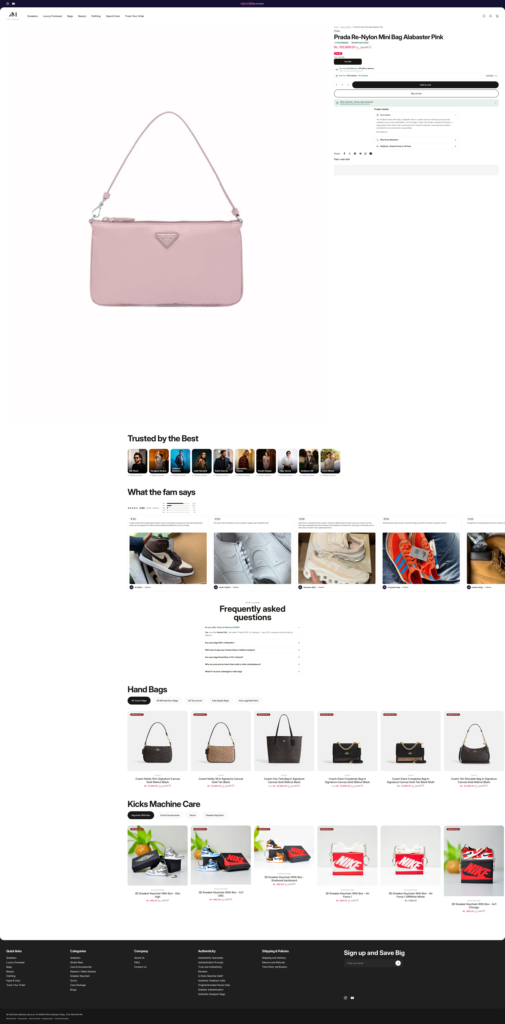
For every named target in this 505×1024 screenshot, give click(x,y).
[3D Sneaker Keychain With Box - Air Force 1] (347, 855)
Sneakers (11, 957)
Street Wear (76, 962)
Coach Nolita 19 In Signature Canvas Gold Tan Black (221, 780)
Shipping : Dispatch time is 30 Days (395, 146)
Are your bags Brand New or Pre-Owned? (224, 657)
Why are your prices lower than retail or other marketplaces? (233, 664)
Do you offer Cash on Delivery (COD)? (222, 627)
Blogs (73, 989)
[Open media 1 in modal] (166, 224)
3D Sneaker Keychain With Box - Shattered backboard (284, 879)
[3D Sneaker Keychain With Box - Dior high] (158, 855)
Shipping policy (47, 1019)
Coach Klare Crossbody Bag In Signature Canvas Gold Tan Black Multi (410, 780)
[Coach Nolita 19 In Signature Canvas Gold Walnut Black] (158, 741)
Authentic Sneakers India (211, 980)
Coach (158, 775)
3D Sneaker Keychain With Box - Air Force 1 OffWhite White (411, 895)
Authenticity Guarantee (210, 957)
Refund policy (11, 1019)
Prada (337, 31)
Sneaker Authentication (210, 989)
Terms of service (35, 1019)
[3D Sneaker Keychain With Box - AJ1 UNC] (221, 855)
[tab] (139, 701)
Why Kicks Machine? (389, 140)
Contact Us (140, 966)
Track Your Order (15, 985)
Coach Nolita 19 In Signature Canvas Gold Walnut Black (157, 780)
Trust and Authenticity (210, 966)
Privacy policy (22, 1019)
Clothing (10, 976)
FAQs (137, 962)
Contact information (62, 1019)
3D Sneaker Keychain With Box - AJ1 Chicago (474, 906)
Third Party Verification (274, 966)
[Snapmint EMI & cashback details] (496, 76)
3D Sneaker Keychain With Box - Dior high (157, 895)
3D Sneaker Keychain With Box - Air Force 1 (347, 895)
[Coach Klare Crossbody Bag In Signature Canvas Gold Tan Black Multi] (411, 741)
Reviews (202, 971)
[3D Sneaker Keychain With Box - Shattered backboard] (284, 847)
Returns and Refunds (273, 962)
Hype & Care (13, 980)
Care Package (78, 985)
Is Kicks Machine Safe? (210, 976)
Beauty (10, 971)
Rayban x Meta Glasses (83, 971)
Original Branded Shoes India (214, 985)
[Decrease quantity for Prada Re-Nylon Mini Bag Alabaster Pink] (336, 85)
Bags (9, 966)
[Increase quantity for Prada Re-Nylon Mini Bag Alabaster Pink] (347, 85)
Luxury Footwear (15, 962)
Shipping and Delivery (274, 957)
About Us (139, 957)
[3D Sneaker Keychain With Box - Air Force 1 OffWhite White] (411, 855)
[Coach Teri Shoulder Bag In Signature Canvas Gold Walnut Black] (474, 741)
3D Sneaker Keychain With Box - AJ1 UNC (221, 894)
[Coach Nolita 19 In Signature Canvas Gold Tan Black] (221, 741)
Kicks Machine (157, 890)
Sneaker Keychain (80, 976)
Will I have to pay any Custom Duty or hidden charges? (230, 650)
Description (385, 115)
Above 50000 (346, 27)
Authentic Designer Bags (211, 994)
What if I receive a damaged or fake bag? (223, 671)
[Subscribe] (398, 963)
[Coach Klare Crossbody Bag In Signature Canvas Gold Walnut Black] (347, 741)
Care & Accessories (81, 966)
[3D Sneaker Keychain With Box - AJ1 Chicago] (474, 860)
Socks (73, 980)
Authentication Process (210, 962)
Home (336, 27)
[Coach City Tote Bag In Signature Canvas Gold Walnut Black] (284, 741)
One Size (347, 61)
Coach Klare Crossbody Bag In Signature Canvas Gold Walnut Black (347, 780)
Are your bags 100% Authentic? (219, 643)
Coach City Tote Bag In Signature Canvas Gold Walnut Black (284, 780)
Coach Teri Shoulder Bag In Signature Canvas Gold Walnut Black (474, 780)
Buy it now (416, 93)
